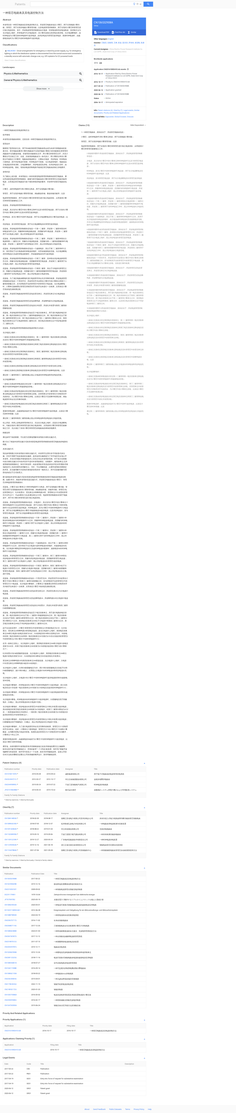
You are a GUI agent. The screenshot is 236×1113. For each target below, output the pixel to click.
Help (150, 1109)
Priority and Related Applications (116, 113)
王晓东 (104, 43)
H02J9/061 (11, 51)
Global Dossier (120, 117)
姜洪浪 (125, 43)
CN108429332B (11, 905)
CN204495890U (11, 784)
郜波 (120, 43)
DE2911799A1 (10, 895)
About (87, 1109)
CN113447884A (11, 850)
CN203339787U (11, 947)
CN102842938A (11, 952)
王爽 (115, 43)
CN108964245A (11, 824)
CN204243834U (11, 979)
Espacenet (109, 117)
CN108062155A (11, 973)
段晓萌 (110, 43)
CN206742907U (11, 936)
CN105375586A (11, 995)
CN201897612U (11, 942)
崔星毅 (137, 43)
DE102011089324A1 (12, 910)
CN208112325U (11, 957)
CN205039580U (11, 1000)
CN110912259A (11, 840)
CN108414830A (11, 818)
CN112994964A (11, 845)
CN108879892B (11, 915)
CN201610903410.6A (13, 1031)
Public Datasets (115, 1109)
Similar (133, 32)
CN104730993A (11, 1005)
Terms (127, 1109)
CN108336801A (11, 963)
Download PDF (103, 32)
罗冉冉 (131, 43)
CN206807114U (11, 926)
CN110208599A (11, 834)
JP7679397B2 (10, 899)
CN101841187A (11, 774)
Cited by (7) (118, 110)
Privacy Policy (139, 1109)
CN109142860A (11, 829)
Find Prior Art (120, 32)
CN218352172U (11, 989)
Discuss (130, 117)
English (111, 39)
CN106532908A (11, 879)
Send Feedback (99, 1109)
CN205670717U (11, 920)
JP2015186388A (11, 790)
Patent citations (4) (105, 110)
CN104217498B (11, 968)
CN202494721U (11, 779)
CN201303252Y (10, 889)
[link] (43, 53)
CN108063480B (11, 931)
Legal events (128, 110)
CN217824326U (11, 984)
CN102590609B (11, 884)
